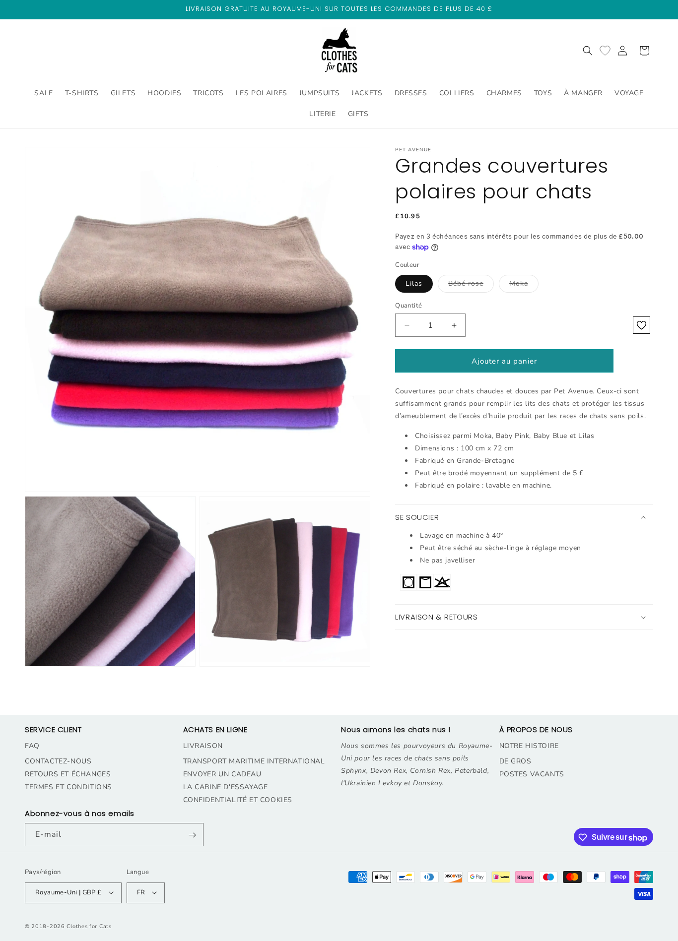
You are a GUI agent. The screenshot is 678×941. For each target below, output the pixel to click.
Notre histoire (529, 745)
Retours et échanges (68, 773)
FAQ (32, 745)
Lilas (414, 283)
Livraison (203, 745)
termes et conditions (68, 786)
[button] (588, 51)
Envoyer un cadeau (222, 773)
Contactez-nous (58, 760)
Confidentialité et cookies (238, 799)
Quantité (408, 305)
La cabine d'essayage (225, 786)
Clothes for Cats (89, 926)
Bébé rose (471, 285)
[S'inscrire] (192, 835)
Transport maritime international (254, 760)
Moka (524, 285)
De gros (515, 760)
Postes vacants (531, 773)
